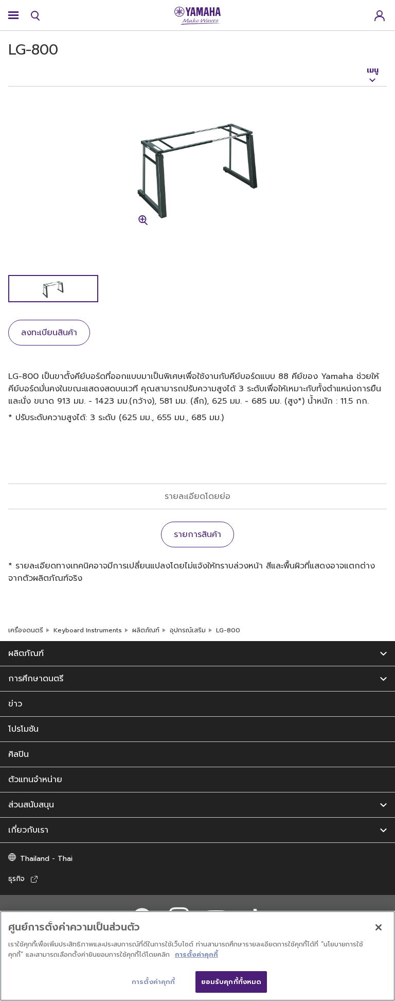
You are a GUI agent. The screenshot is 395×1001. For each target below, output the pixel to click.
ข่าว (15, 704)
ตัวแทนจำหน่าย (35, 779)
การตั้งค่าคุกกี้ (196, 954)
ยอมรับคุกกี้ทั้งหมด (231, 982)
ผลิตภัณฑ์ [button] (26, 653)
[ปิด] (378, 927)
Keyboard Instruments (87, 630)
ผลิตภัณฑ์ (145, 630)
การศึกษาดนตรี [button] (35, 678)
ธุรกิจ (16, 878)
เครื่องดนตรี (25, 630)
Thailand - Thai (46, 858)
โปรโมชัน (23, 729)
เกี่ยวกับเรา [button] (28, 830)
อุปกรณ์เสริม (188, 630)
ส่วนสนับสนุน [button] (31, 805)
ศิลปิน (18, 754)
